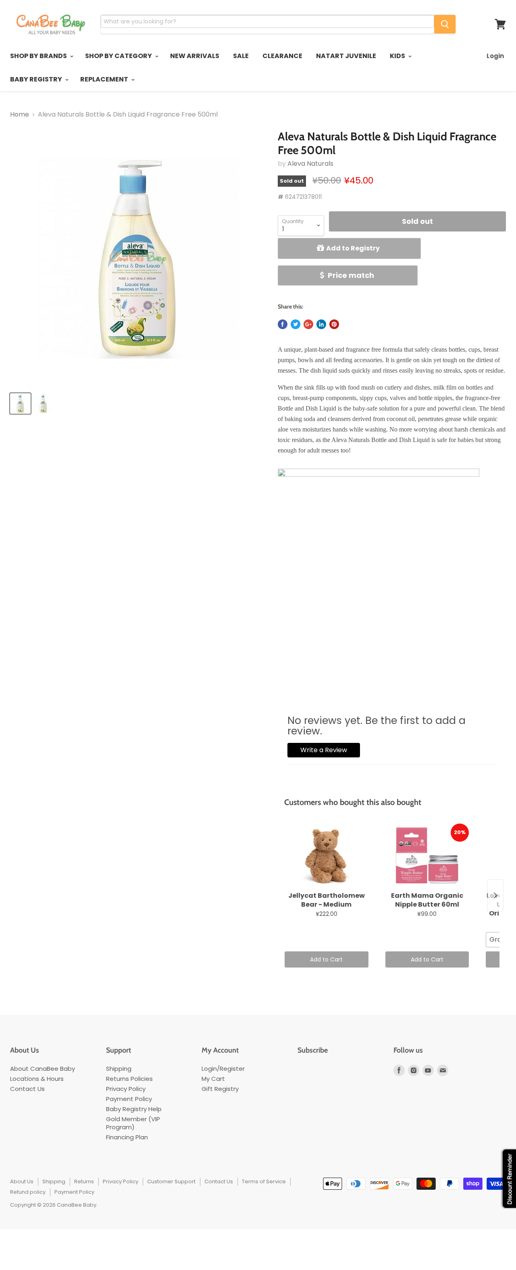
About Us (21, 1181)
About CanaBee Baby (42, 1068)
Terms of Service (264, 1181)
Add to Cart (326, 959)
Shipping (118, 1068)
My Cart (213, 1078)
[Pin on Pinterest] (334, 324)
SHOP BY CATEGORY (119, 55)
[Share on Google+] (308, 324)
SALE (241, 55)
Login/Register (223, 1068)
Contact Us (27, 1088)
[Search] (445, 24)
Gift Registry (220, 1088)
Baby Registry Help (134, 1109)
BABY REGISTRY (36, 79)
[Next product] (495, 895)
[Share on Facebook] (282, 324)
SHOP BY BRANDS (39, 55)
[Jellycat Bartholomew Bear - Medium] (326, 856)
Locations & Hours (37, 1078)
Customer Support (171, 1181)
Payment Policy (129, 1099)
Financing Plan (127, 1137)
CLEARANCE (282, 55)
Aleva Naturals (310, 163)
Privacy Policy (126, 1088)
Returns (84, 1181)
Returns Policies (129, 1078)
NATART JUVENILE (346, 55)
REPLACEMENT (104, 79)
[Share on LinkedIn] (321, 324)
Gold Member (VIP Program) (133, 1123)
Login (495, 56)
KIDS (398, 55)
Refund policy (28, 1192)
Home (19, 115)
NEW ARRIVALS (194, 55)
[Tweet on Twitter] (295, 324)
